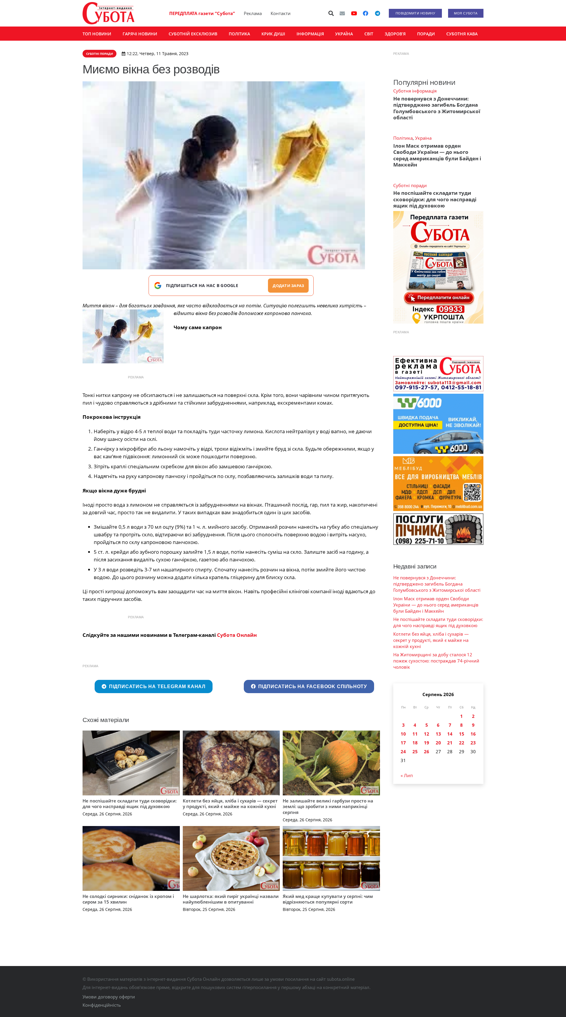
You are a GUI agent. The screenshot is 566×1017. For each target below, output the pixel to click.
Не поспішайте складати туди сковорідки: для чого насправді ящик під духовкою (130, 804)
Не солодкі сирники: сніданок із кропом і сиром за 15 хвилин (128, 899)
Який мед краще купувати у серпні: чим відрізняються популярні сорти (328, 899)
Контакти (281, 13)
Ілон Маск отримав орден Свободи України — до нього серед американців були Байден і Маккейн (437, 155)
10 (403, 734)
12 (426, 734)
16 (473, 734)
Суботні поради (410, 185)
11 (415, 734)
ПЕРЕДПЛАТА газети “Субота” (202, 13)
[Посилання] (108, 13)
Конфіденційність (102, 1005)
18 (415, 743)
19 (426, 743)
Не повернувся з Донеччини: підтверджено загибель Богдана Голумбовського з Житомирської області (436, 108)
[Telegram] (377, 13)
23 (473, 743)
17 (403, 743)
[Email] (342, 13)
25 (415, 751)
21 (450, 743)
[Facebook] (365, 13)
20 (438, 743)
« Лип (407, 775)
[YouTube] (354, 13)
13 (438, 734)
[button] (331, 13)
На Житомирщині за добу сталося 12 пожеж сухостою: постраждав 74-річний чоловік (436, 661)
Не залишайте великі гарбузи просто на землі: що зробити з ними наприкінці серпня (328, 806)
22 (461, 743)
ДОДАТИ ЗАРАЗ (288, 285)
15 (461, 734)
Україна (423, 138)
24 (403, 751)
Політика (403, 138)
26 (426, 751)
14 (450, 734)
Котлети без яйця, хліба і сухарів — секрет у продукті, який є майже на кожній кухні (230, 804)
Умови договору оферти (109, 997)
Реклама (253, 13)
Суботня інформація (415, 91)
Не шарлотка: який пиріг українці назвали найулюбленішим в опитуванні (231, 899)
